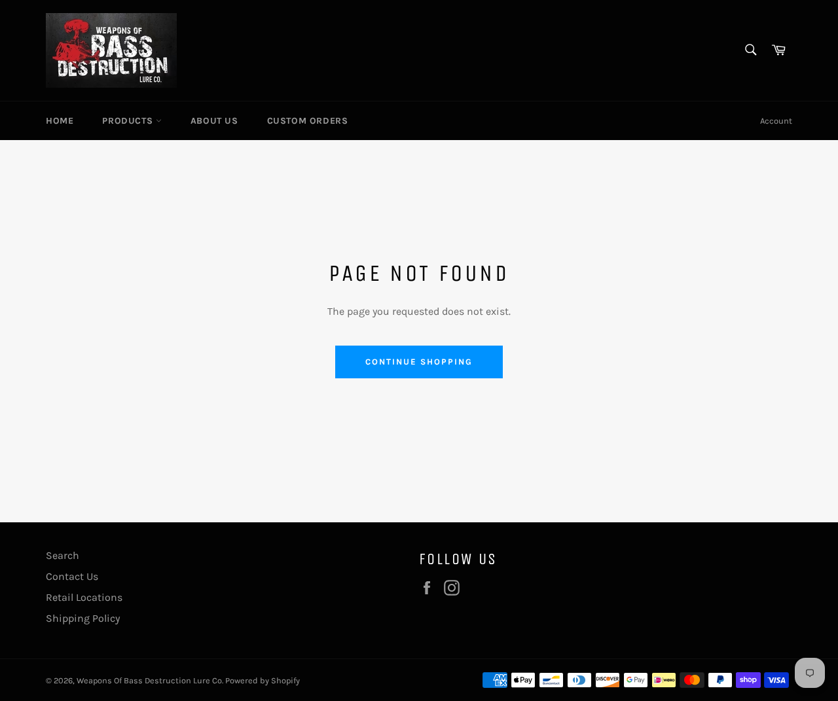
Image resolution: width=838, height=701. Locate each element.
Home (59, 120)
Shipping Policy (83, 618)
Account (776, 121)
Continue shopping (418, 362)
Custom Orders (307, 120)
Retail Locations (84, 597)
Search (62, 555)
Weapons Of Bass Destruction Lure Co (149, 680)
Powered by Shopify (262, 680)
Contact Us (72, 576)
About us (214, 120)
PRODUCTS (128, 120)
